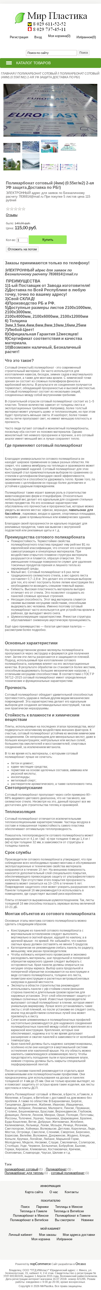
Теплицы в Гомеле (33, 1211)
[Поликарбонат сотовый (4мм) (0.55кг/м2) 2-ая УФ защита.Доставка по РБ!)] (12, 151)
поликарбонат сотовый (21, 1169)
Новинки (87, 1220)
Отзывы (11, 215)
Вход (38, 37)
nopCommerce (40, 1264)
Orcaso (81, 1264)
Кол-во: (11, 240)
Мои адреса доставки (79, 1235)
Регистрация (19, 37)
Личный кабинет (20, 1235)
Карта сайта (34, 1192)
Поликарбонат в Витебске (29, 1220)
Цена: (10, 228)
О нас (54, 1192)
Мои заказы (47, 1235)
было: (10, 223)
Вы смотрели (65, 1220)
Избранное (64, 1239)
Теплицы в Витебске (69, 1211)
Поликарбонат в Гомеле (72, 1215)
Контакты (71, 1192)
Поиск (25, 1207)
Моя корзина (40, 1239)
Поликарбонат (56, 1169)
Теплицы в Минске (69, 1207)
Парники (42, 1207)
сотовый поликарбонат (68, 1173)
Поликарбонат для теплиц (24, 1173)
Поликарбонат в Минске (31, 1215)
